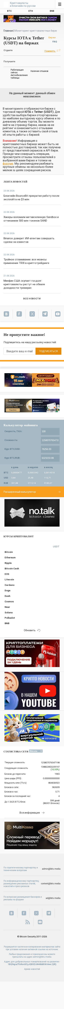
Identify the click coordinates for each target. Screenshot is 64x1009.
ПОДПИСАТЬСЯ (48, 351)
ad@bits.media (53, 898)
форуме (8, 163)
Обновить (30, 630)
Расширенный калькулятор (20, 491)
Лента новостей (15, 181)
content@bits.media (50, 883)
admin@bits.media (51, 869)
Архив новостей (32, 969)
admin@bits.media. (42, 957)
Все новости (32, 298)
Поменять (50, 51)
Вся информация (30, 812)
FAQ (54, 41)
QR (53, 964)
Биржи (52, 37)
